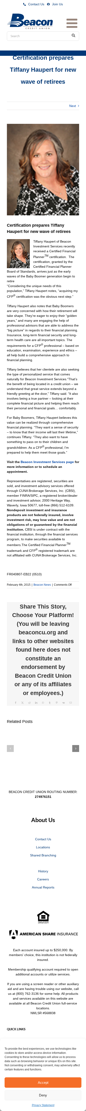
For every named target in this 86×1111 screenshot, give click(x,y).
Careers (43, 879)
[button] (10, 748)
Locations (43, 847)
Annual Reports (43, 887)
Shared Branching (43, 855)
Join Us (57, 4)
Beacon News (42, 584)
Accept (43, 1082)
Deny (43, 1095)
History (43, 871)
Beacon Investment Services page (47, 462)
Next (72, 106)
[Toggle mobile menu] (73, 22)
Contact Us (36, 4)
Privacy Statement (43, 1105)
